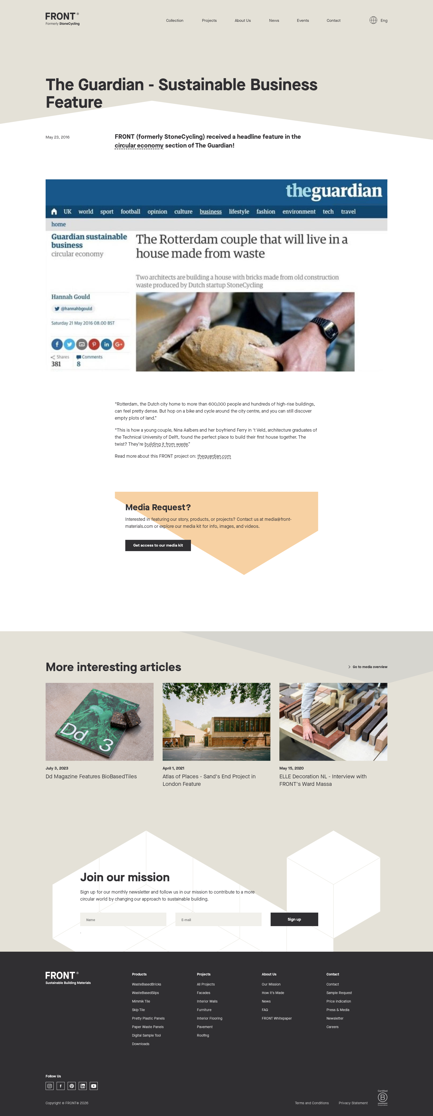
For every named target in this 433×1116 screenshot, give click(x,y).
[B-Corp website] (382, 1097)
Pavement (205, 1027)
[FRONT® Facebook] (60, 1085)
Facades (203, 992)
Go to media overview (370, 667)
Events (303, 20)
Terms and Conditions (312, 1103)
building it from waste (166, 444)
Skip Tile (138, 1010)
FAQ (265, 1010)
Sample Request (339, 992)
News (274, 20)
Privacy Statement (353, 1103)
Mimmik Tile (141, 1001)
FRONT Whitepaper (277, 1018)
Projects (209, 20)
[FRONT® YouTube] (93, 1085)
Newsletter (335, 1018)
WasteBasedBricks (146, 984)
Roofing (203, 1035)
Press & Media (338, 1010)
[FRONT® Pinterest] (71, 1085)
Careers (333, 1027)
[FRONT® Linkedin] (82, 1085)
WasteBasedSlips (145, 992)
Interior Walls (207, 1001)
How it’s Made (273, 992)
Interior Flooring (209, 1018)
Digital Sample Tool (146, 1035)
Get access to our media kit (158, 545)
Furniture (204, 1010)
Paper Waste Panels (148, 1027)
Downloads (140, 1044)
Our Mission (271, 984)
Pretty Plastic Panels (148, 1018)
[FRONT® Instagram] (49, 1085)
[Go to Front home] (71, 19)
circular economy (139, 145)
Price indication (339, 1001)
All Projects (206, 984)
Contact (334, 20)
